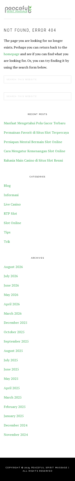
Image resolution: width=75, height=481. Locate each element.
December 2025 (15, 322)
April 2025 (12, 388)
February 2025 (15, 406)
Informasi (11, 195)
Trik (7, 241)
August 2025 (13, 350)
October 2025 (14, 332)
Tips (7, 232)
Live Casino (12, 204)
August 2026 (13, 266)
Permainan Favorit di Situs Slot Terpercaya (36, 132)
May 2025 (11, 378)
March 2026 (13, 313)
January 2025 (14, 416)
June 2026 (11, 285)
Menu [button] (66, 8)
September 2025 (16, 341)
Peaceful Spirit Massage (18, 9)
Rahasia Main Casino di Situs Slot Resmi (33, 160)
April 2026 (12, 304)
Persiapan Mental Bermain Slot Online (33, 142)
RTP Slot (10, 213)
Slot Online (12, 223)
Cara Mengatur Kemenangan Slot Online (34, 151)
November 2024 (16, 434)
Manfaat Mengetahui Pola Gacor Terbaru (34, 123)
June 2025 (11, 369)
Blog (7, 185)
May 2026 (11, 294)
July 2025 (11, 360)
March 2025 (13, 397)
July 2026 (11, 276)
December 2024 (15, 425)
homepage (11, 54)
